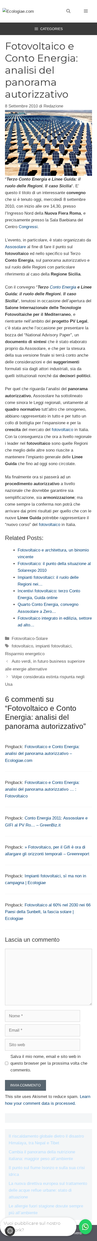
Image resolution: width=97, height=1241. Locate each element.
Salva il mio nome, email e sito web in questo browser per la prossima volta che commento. (48, 1063)
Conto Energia (63, 287)
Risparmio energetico (25, 653)
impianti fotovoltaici (53, 646)
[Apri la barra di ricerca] (68, 11)
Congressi (28, 226)
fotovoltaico (62, 429)
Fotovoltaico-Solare (30, 638)
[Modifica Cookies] (10, 1231)
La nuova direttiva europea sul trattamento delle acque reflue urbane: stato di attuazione (48, 1190)
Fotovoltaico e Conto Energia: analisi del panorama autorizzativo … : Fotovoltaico (42, 789)
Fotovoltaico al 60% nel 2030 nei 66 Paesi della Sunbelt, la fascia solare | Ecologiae (48, 912)
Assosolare (15, 246)
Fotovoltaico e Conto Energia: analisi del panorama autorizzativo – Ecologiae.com (42, 753)
